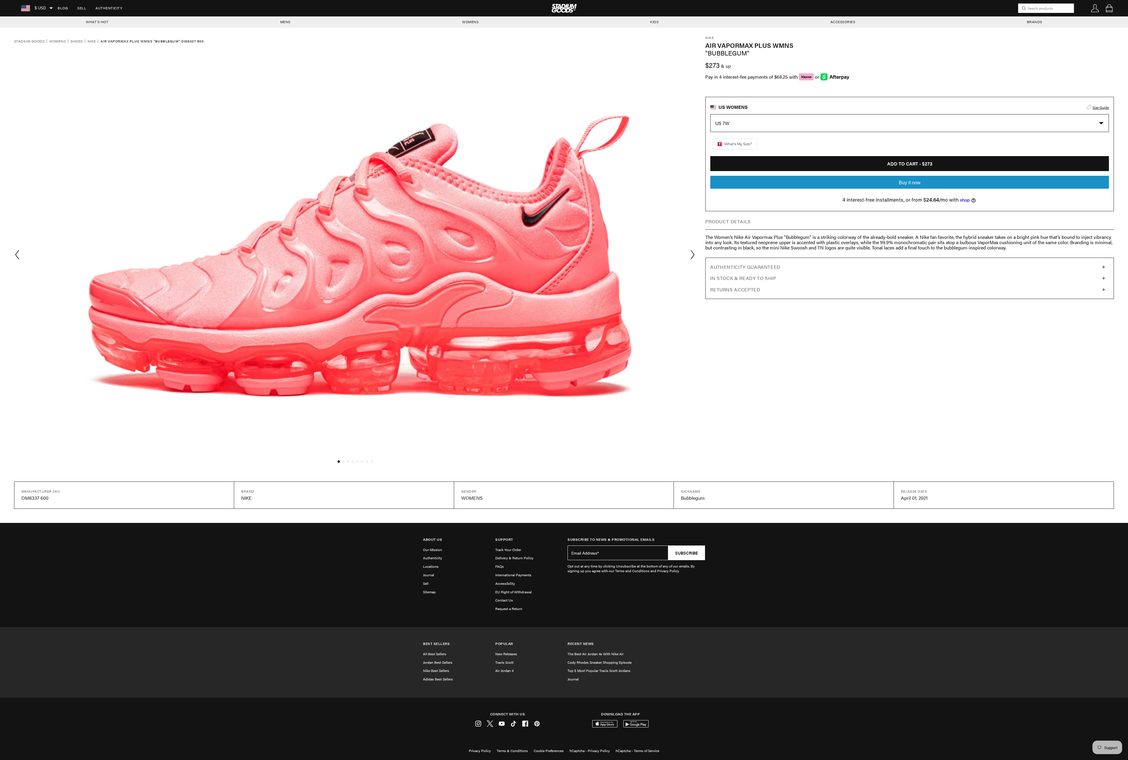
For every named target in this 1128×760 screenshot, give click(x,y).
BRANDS (1034, 21)
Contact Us (504, 600)
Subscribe (686, 553)
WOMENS (470, 21)
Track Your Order (508, 549)
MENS (285, 21)
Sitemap (429, 592)
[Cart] (1109, 8)
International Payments (513, 574)
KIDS (654, 21)
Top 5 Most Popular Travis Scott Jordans (599, 670)
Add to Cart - (909, 163)
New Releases (506, 653)
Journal (428, 574)
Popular (504, 643)
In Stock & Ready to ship (743, 278)
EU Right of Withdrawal (513, 592)
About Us (432, 539)
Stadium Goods (29, 41)
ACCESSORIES (842, 21)
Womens (57, 41)
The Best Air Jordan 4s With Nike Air (596, 653)
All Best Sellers (434, 653)
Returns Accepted (735, 289)
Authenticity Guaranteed (745, 267)
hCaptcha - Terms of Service (637, 750)
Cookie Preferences (549, 750)
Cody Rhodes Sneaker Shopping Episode (600, 662)
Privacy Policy (480, 750)
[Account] (1095, 8)
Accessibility (505, 583)
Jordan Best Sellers (437, 662)
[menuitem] (63, 8)
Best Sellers (436, 643)
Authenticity (108, 8)
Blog (63, 8)
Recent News (581, 643)
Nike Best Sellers (436, 670)
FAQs (499, 566)
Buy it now (910, 182)
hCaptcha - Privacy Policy (590, 750)
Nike (92, 41)
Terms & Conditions (512, 750)
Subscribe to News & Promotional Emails (611, 539)
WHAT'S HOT (97, 21)
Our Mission (432, 549)
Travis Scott (504, 662)
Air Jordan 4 (504, 670)
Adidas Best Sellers (438, 679)
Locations (431, 566)
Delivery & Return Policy (514, 557)
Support (504, 539)
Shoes (76, 41)
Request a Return (508, 608)
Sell (81, 8)
